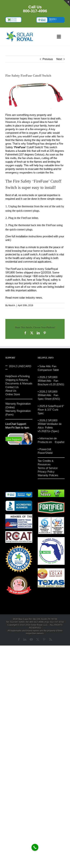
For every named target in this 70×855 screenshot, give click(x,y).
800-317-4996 (35, 11)
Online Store (12, 394)
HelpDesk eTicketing (17, 376)
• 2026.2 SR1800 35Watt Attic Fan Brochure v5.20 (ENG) (51, 381)
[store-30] (13, 18)
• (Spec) (54, 431)
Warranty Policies (48, 475)
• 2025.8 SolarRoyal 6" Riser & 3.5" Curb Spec (51, 409)
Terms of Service (48, 468)
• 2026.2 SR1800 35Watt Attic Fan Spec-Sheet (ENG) (49, 395)
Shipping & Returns (16, 379)
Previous (48, 59)
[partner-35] (50, 18)
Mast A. (11, 305)
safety (54, 279)
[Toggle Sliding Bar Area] (67, 3)
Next (59, 59)
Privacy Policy (46, 471)
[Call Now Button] (34, 847)
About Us (10, 390)
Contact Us (12, 387)
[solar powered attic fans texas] (19, 32)
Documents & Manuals (18, 383)
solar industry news (30, 297)
